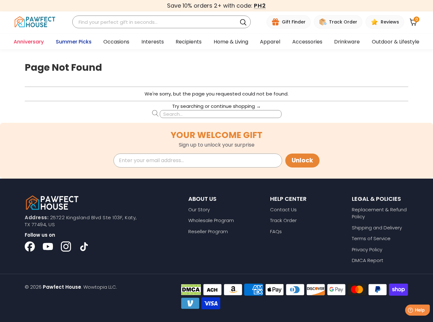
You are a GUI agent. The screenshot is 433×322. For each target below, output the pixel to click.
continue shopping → (236, 106)
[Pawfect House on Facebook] (30, 246)
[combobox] (155, 22)
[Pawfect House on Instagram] (66, 246)
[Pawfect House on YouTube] (48, 246)
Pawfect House (62, 287)
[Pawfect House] (35, 22)
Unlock (302, 160)
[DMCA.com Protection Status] (191, 290)
